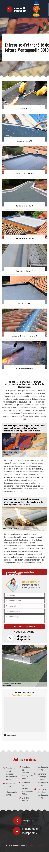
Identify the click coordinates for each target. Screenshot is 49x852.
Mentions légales (36, 846)
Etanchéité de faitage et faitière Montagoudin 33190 (41, 779)
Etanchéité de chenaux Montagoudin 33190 (26, 788)
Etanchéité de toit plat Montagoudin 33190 (10, 789)
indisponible (20, 8)
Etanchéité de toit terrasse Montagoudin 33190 (10, 774)
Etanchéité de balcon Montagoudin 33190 (41, 793)
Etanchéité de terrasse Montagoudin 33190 (26, 773)
